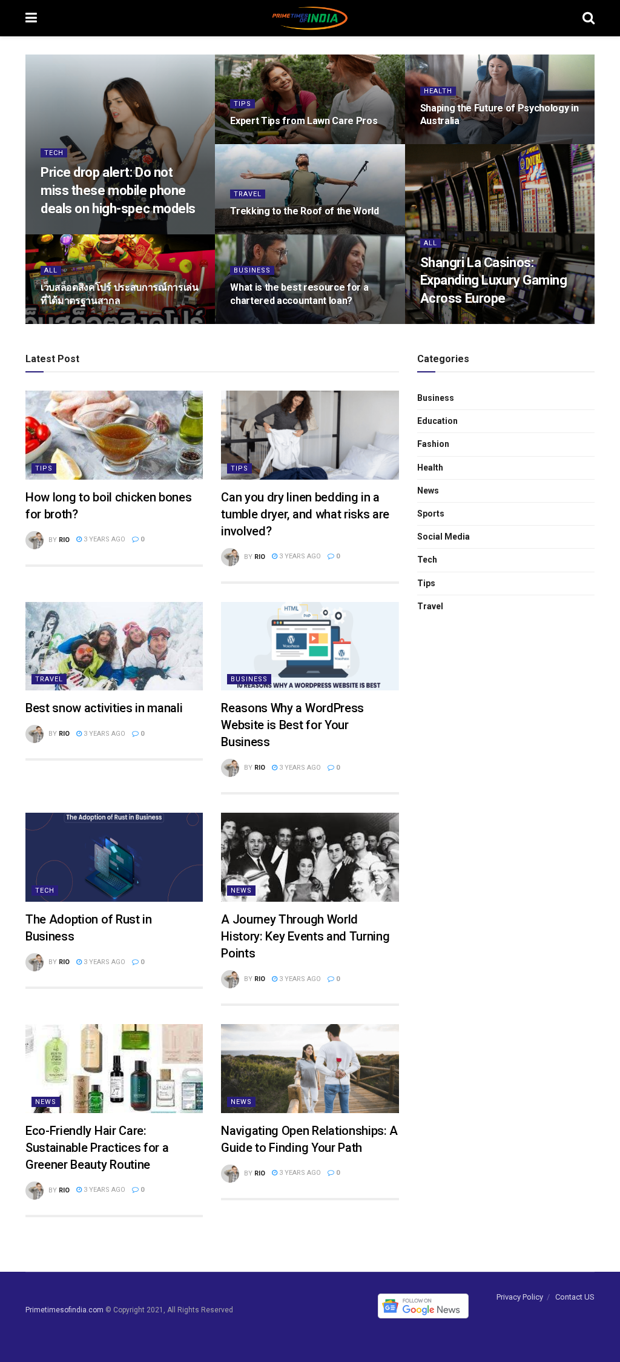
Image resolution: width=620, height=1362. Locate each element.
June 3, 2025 (447, 143)
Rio (64, 540)
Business (252, 270)
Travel (248, 194)
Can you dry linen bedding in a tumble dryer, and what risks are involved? (305, 514)
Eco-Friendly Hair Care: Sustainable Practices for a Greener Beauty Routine (96, 1147)
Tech (54, 153)
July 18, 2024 (258, 323)
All (430, 243)
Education (437, 421)
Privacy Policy (519, 1296)
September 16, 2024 (80, 323)
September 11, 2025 (80, 233)
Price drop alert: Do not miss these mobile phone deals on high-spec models (118, 190)
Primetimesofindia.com (64, 1310)
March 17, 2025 (262, 233)
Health (438, 91)
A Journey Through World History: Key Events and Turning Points (305, 936)
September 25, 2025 (269, 143)
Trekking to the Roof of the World (304, 211)
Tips (242, 104)
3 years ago (103, 539)
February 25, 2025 (457, 323)
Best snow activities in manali (103, 708)
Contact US (575, 1296)
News (241, 890)
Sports (430, 513)
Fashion (433, 444)
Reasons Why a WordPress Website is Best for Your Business (292, 725)
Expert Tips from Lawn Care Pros (303, 121)
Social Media (443, 536)
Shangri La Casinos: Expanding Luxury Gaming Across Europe (493, 280)
